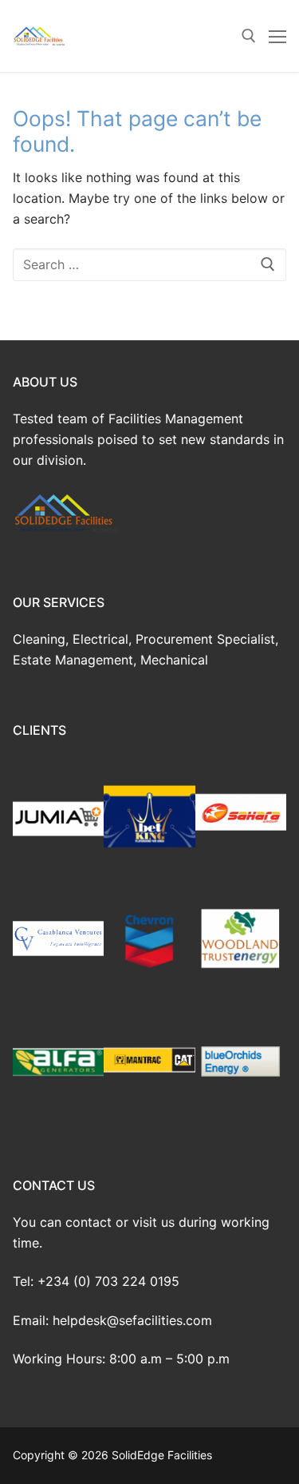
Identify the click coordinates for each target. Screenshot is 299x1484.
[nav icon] (277, 36)
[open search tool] (249, 36)
